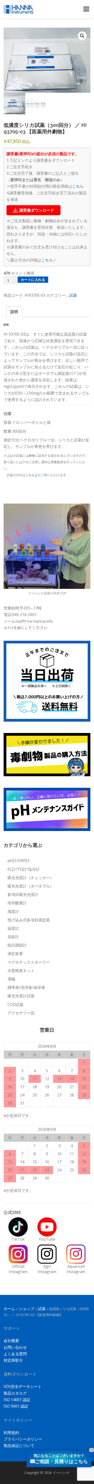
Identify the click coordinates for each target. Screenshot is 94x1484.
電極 (11, 979)
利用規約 (11, 1432)
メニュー (86, 9)
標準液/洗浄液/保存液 (26, 987)
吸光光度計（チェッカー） (30, 877)
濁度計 (13, 911)
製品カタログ (15, 1393)
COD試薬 (15, 1004)
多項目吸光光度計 (22, 894)
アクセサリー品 (20, 1013)
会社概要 (11, 1340)
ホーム (9, 1308)
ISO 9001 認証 (16, 1406)
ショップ (26, 1308)
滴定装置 (15, 953)
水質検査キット (20, 970)
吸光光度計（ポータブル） (30, 886)
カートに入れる (33, 279)
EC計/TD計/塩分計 (23, 869)
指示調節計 (17, 945)
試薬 (73, 295)
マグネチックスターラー (28, 962)
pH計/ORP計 (18, 860)
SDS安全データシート (23, 1386)
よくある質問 (15, 1353)
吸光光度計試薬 (20, 995)
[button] (82, 35)
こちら (78, 186)
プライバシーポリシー (23, 1439)
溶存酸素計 (17, 902)
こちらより (33, 475)
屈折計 (13, 936)
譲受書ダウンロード (36, 210)
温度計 (13, 928)
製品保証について (19, 1445)
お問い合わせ (15, 1347)
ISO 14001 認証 (17, 1399)
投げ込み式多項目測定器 (28, 920)
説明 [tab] (14, 311)
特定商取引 (13, 1360)
